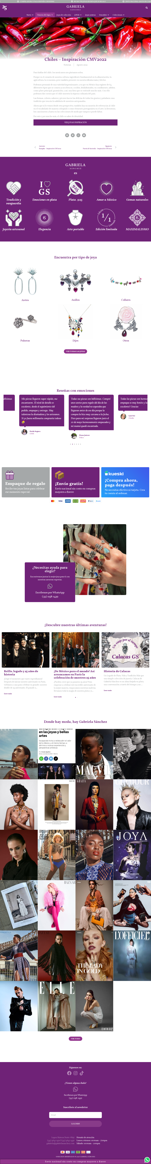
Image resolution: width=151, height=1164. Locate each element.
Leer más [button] (8, 693)
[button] (67, 135)
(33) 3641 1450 (67, 1140)
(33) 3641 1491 (53, 1140)
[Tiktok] (81, 1073)
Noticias (67, 65)
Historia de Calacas (117, 671)
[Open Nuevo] (33, 15)
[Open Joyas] (81, 15)
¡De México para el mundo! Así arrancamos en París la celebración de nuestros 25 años (75, 675)
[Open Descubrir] (108, 15)
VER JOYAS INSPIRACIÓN (75, 122)
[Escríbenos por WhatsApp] (50, 586)
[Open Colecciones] (124, 15)
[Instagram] (75, 1073)
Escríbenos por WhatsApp (49, 592)
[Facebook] (69, 1073)
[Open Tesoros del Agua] (52, 15)
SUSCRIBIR (75, 1123)
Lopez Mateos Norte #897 (63, 1137)
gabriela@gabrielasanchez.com (60, 1143)
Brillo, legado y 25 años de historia (21, 673)
